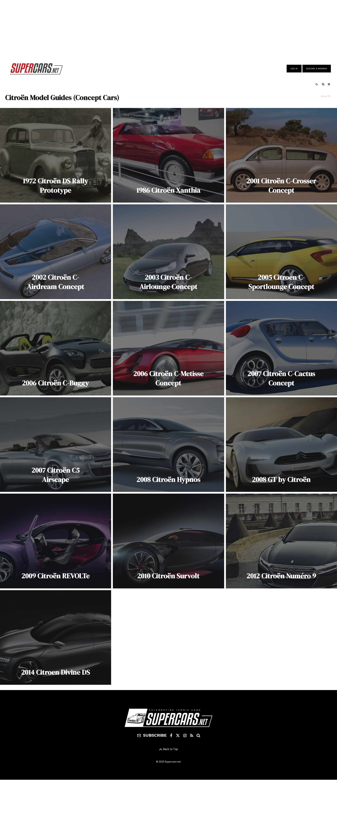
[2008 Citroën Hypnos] (168, 444)
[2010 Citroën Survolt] (168, 541)
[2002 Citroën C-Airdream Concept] (55, 251)
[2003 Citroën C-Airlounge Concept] (168, 251)
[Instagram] (184, 735)
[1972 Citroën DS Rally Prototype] (55, 155)
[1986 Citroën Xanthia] (168, 155)
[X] (177, 735)
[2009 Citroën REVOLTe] (55, 541)
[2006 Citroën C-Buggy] (55, 348)
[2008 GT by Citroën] (281, 444)
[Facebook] (171, 735)
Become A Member (316, 68)
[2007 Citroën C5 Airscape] (55, 444)
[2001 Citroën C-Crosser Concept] (281, 155)
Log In (294, 68)
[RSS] (191, 735)
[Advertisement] (168, 28)
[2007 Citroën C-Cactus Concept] (281, 348)
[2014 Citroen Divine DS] (55, 637)
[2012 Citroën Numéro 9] (281, 541)
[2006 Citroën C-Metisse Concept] (168, 348)
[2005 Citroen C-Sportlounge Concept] (281, 251)
